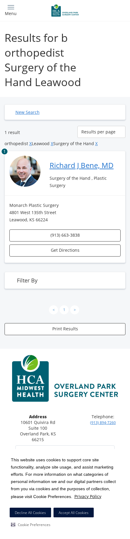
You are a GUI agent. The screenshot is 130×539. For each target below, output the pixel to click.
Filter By (27, 280)
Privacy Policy (87, 496)
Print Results (65, 329)
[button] (31, 524)
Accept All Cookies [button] (74, 512)
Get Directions (65, 250)
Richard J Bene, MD (82, 165)
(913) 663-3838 (65, 235)
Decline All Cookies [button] (30, 512)
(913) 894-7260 (103, 422)
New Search (27, 112)
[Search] (110, 10)
